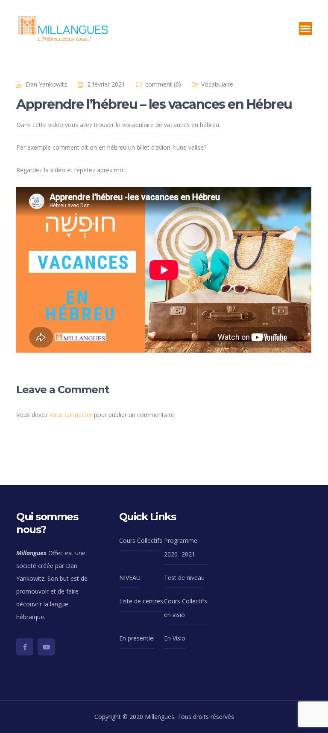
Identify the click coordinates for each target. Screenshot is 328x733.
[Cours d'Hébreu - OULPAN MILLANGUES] (63, 28)
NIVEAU (130, 578)
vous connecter (71, 415)
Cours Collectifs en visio (185, 608)
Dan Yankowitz (46, 84)
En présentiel (137, 638)
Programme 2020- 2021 (180, 547)
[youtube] (46, 646)
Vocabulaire (217, 84)
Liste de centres (141, 601)
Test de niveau (184, 578)
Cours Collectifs (140, 540)
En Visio (174, 638)
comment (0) (163, 84)
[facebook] (24, 646)
